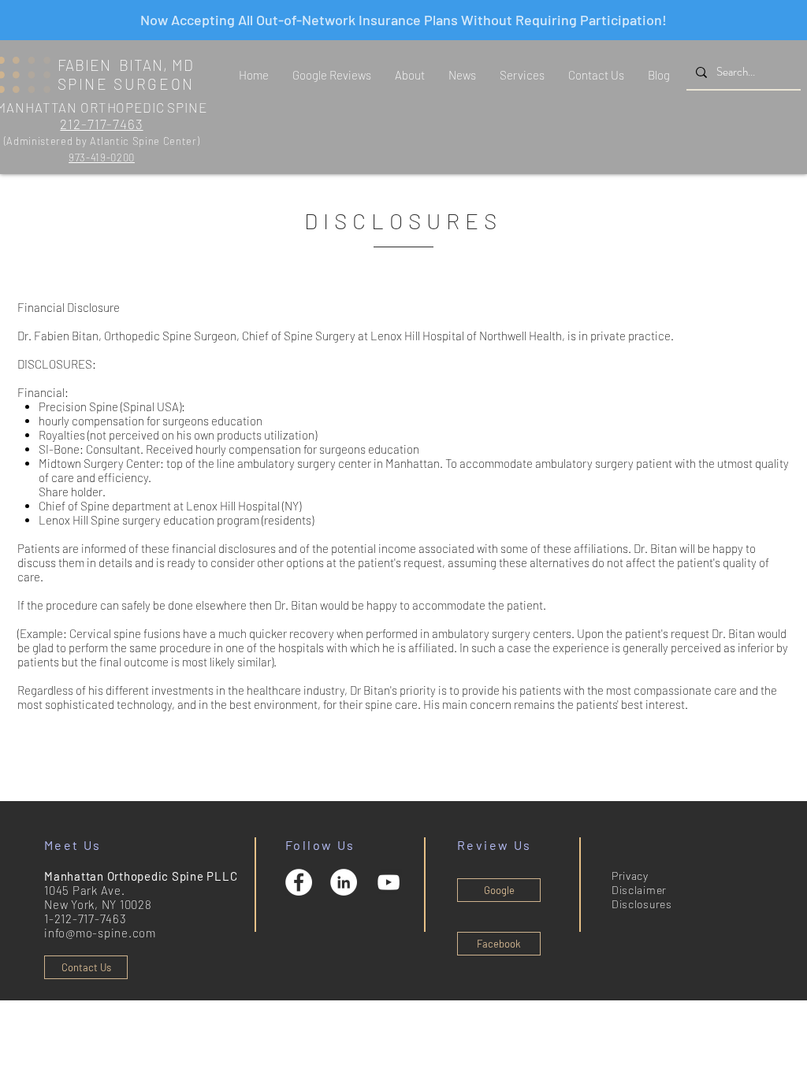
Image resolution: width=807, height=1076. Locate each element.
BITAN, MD (156, 65)
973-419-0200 (102, 157)
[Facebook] (298, 882)
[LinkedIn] (343, 882)
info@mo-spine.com (100, 933)
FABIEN (89, 65)
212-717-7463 (101, 124)
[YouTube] (388, 882)
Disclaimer (639, 889)
